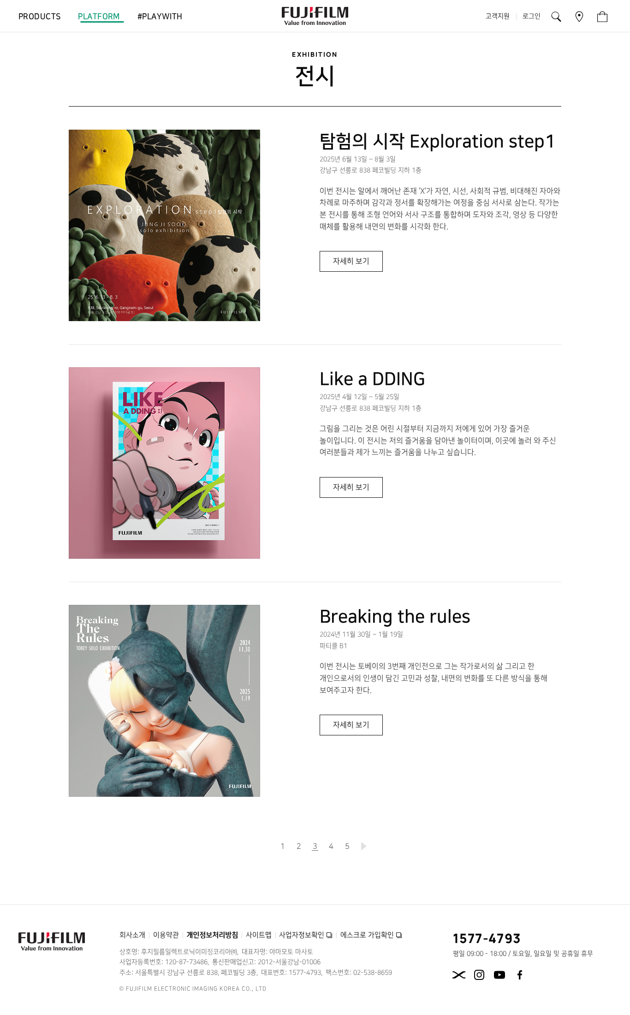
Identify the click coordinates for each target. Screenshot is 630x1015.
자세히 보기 (352, 264)
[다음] (364, 846)
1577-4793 (487, 938)
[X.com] (459, 975)
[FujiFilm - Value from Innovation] (315, 16)
